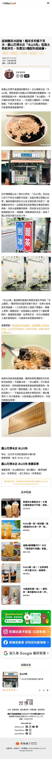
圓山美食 (33, 53)
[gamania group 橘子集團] (26, 743)
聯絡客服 (41, 710)
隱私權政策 (24, 710)
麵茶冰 (5, 53)
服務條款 (15, 710)
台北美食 (24, 53)
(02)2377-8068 (28, 714)
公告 (9, 710)
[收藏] (39, 690)
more (42, 53)
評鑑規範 (33, 710)
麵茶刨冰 (14, 53)
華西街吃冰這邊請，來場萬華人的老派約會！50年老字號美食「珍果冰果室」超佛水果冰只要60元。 (25, 329)
